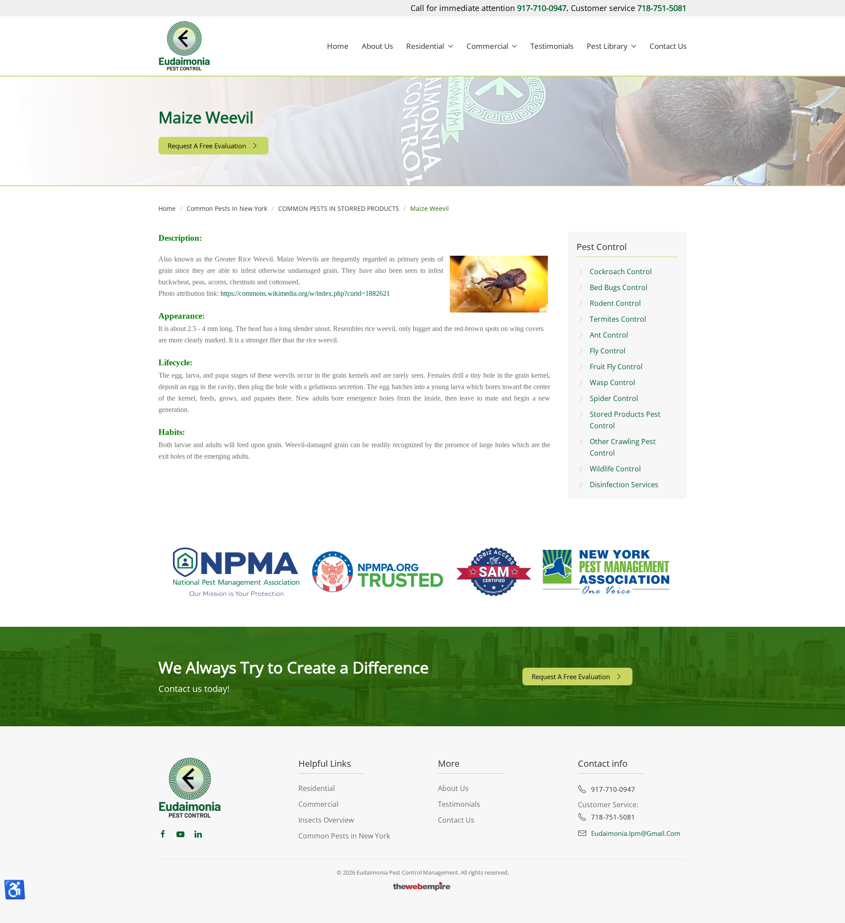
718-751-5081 (662, 8)
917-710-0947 (541, 8)
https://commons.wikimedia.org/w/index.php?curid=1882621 (305, 293)
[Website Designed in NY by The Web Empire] (422, 886)
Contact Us (668, 46)
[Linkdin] (198, 833)
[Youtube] (180, 833)
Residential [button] (425, 46)
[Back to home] (184, 46)
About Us (377, 46)
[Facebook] (162, 833)
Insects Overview (326, 820)
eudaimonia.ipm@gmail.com (635, 833)
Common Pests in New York (344, 836)
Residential (316, 788)
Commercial (318, 804)
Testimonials (551, 46)
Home (338, 46)
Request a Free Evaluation (207, 145)
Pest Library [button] (607, 46)
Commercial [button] (487, 46)
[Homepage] (189, 787)
